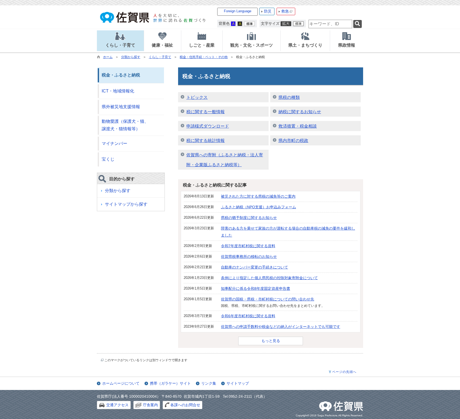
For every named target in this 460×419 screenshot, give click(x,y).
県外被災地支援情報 (121, 106)
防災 (268, 11)
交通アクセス (117, 405)
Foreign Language (237, 11)
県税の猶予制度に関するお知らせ (249, 217)
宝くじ (108, 159)
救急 (285, 11)
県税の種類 (289, 97)
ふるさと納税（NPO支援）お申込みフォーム (258, 207)
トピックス (197, 97)
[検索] (357, 24)
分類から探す (130, 57)
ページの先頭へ (344, 371)
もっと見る (270, 341)
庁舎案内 (150, 405)
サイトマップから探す (126, 204)
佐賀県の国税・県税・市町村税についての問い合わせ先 (267, 299)
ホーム (108, 57)
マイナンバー (114, 143)
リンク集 (208, 383)
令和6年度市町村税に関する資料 (248, 316)
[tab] (120, 40)
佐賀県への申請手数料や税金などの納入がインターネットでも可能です (280, 326)
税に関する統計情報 (205, 140)
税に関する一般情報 (205, 111)
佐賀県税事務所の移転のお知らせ (249, 256)
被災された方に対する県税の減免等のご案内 (258, 196)
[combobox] (330, 24)
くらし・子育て (160, 57)
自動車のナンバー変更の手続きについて (254, 267)
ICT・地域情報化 (118, 91)
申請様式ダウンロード (207, 126)
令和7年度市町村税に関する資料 (248, 246)
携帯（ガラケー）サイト (170, 383)
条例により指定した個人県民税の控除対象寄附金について (269, 278)
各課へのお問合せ (185, 405)
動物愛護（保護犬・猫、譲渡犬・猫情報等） (125, 125)
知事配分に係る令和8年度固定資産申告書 (255, 288)
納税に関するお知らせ (299, 111)
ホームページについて (120, 383)
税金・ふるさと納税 (121, 75)
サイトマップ (238, 383)
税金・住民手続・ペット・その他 (204, 57)
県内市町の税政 (293, 140)
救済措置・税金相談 (297, 126)
